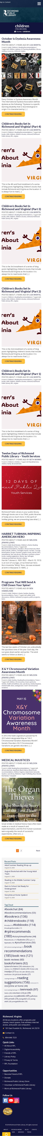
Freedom (19, 552)
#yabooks (23, 939)
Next (38, 850)
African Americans (30, 549)
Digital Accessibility (12, 1049)
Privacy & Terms (11, 1060)
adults (29, 595)
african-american (7, 770)
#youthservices (34, 462)
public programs (34, 597)
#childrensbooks (19, 921)
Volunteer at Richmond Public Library (19, 1085)
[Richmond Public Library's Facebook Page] (5, 1100)
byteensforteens (13, 966)
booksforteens (16, 963)
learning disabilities (29, 49)
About (6, 1129)
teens (3, 599)
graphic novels (26, 552)
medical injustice (36, 684)
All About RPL (10, 1046)
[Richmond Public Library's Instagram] (16, 1100)
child (7, 134)
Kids (13, 1132)
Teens (16, 547)
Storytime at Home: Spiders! (16, 895)
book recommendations (18, 951)
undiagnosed (19, 686)
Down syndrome (30, 682)
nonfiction (31, 554)
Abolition (21, 549)
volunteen (18, 993)
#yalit (32, 940)
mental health (6, 686)
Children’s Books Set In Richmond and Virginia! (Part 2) (21, 290)
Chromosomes (20, 682)
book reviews (14, 959)
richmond (17, 51)
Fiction (34, 969)
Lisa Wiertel (35, 45)
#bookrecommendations (9, 549)
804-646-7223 (11, 1037)
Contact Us (9, 1033)
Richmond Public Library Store (16, 1081)
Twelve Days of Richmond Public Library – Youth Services (21, 455)
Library (38, 49)
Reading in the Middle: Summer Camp (20, 880)
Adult (9, 47)
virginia (23, 51)
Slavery (22, 556)
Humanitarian (6, 554)
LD (22, 49)
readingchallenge (10, 978)
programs (25, 597)
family (9, 464)
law (12, 554)
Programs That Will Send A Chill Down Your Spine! (19, 583)
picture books (23, 974)
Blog (27, 1129)
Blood (31, 770)
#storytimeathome (24, 936)
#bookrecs (15, 916)
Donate (7, 1078)
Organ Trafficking (27, 774)
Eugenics (22, 772)
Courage (37, 551)
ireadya (10, 971)
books (4, 134)
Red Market (5, 776)
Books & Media (16, 1129)
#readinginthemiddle (13, 928)
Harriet (34, 552)
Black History (24, 770)
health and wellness (13, 684)
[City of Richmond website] (8, 1111)
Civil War (31, 551)
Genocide (36, 772)
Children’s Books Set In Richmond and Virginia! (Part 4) (21, 125)
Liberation (24, 554)
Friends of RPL (10, 1053)
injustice (4, 774)
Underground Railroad (9, 558)
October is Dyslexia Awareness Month (21, 40)
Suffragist (30, 556)
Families (17, 462)
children (12, 49)
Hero (38, 552)
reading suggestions (12, 556)
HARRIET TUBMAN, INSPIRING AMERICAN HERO (21, 535)
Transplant (12, 776)
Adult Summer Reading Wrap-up (18, 865)
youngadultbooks (19, 1001)
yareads (13, 999)
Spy (26, 556)
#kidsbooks (24, 925)
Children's (15, 47)
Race (34, 774)
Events (30, 545)
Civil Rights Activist (22, 551)
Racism (39, 774)
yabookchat (10, 996)
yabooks (22, 995)
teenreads (29, 989)
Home (18, 31)
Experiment (29, 772)
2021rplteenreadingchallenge (14, 947)
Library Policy (10, 1056)
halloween (18, 597)
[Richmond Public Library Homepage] (11, 13)
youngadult (24, 999)
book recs (22, 956)
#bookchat (13, 909)
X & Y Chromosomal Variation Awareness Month (20, 670)
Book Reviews (16, 545)
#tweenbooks (10, 940)
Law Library (17, 554)
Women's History (22, 558)
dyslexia (17, 49)
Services (21, 1132)
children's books (21, 134)
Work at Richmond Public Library (17, 1088)
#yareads (9, 943)
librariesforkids (16, 464)
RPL (12, 136)
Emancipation (6, 552)
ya (27, 992)
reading (4, 51)
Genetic (4, 684)
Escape (13, 552)
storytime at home (16, 985)
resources (10, 51)
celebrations (28, 966)
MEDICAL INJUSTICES (16, 760)
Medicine (18, 774)
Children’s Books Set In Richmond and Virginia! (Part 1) (21, 372)
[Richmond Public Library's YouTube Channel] (11, 1100)
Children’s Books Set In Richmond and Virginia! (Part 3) (21, 207)
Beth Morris (35, 459)
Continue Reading (13, 114)
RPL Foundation (11, 1064)
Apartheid (16, 770)
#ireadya (8, 925)
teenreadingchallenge (12, 990)
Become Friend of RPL (13, 1074)
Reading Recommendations (27, 47)
